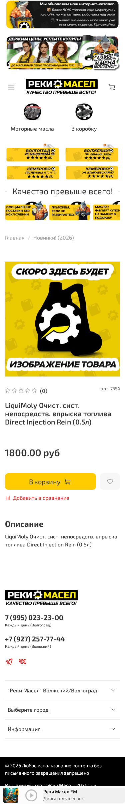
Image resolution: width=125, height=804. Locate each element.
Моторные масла (32, 128)
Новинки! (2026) (53, 237)
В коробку (84, 128)
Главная (15, 237)
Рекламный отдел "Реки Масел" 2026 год (50, 785)
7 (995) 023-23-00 (34, 617)
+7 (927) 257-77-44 (35, 638)
